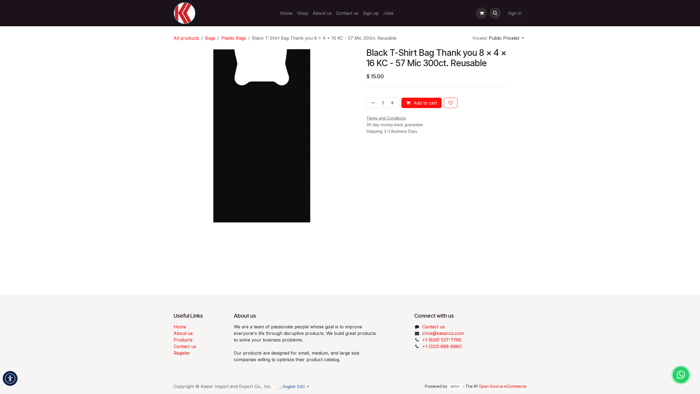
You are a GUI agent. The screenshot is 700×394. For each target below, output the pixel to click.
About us (183, 333)
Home (180, 326)
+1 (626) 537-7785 (441, 340)
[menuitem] (286, 13)
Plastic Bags (233, 38)
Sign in (515, 13)
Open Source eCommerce (502, 386)
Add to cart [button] (424, 103)
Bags (210, 38)
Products (183, 340)
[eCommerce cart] (481, 13)
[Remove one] (372, 103)
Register (182, 353)
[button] (495, 13)
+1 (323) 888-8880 (442, 346)
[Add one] (393, 103)
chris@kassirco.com (443, 333)
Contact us (185, 346)
